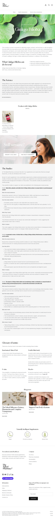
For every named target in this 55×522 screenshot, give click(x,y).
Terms (51, 515)
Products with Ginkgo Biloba (27, 106)
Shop (14, 12)
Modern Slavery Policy (7, 495)
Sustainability (32, 459)
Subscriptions (5, 486)
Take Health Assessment (27, 154)
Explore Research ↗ (6, 97)
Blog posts (27, 389)
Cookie (51, 513)
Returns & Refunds (6, 492)
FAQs (3, 488)
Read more (4, 416)
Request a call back (10, 154)
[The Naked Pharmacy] (5, 5)
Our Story (31, 454)
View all (27, 108)
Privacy (51, 511)
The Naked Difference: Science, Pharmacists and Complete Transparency (13, 409)
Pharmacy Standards (34, 457)
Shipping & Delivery (7, 490)
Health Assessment (22, 12)
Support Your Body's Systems (39, 407)
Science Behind (33, 461)
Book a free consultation (36, 12)
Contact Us (5, 497)
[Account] (45, 5)
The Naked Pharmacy (10, 511)
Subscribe (33, 498)
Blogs (30, 464)
